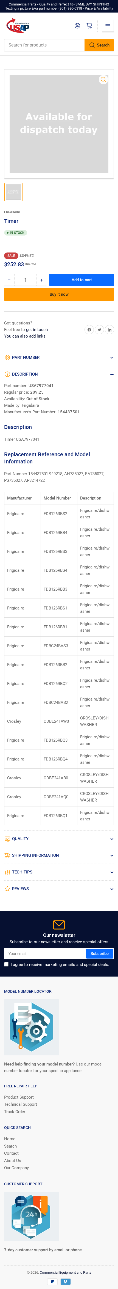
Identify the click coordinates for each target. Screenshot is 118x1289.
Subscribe (100, 953)
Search (103, 45)
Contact (11, 1153)
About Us (12, 1160)
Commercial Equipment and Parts (65, 1272)
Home (9, 1138)
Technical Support (20, 1104)
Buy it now (59, 294)
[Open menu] (108, 26)
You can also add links (25, 336)
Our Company (16, 1167)
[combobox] (59, 45)
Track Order (14, 1111)
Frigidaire (12, 212)
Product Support (19, 1097)
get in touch (37, 329)
